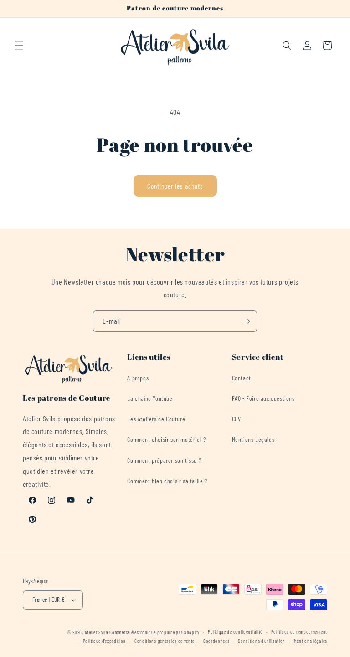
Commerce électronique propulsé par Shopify (154, 632)
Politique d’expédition (104, 641)
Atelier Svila (96, 632)
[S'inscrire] (247, 321)
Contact (241, 378)
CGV (236, 419)
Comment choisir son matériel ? (166, 439)
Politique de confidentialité (235, 632)
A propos (138, 378)
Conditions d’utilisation (261, 641)
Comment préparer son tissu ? (164, 460)
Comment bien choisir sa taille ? (167, 481)
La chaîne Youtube (149, 398)
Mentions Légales (253, 439)
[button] (19, 46)
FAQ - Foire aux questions (263, 398)
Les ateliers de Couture (156, 419)
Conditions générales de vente (164, 641)
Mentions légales (310, 641)
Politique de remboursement (299, 632)
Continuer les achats (175, 186)
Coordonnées (216, 641)
